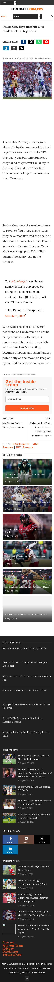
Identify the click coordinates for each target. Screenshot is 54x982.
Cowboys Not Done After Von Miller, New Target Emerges (25, 476)
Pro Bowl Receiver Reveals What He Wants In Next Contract (26, 503)
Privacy (8, 948)
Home (4, 16)
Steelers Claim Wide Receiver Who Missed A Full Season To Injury (34, 929)
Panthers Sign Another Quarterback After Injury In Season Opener (33, 898)
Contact (8, 942)
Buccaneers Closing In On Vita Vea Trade (25, 690)
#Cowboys (18, 281)
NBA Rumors (20, 444)
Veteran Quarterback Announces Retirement (26, 614)
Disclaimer (10, 951)
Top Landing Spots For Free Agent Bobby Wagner (25, 558)
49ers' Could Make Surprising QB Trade (24, 648)
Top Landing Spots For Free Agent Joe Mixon (27, 587)
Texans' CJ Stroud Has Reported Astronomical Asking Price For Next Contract (35, 773)
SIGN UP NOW (27, 408)
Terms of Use (12, 954)
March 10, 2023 (15, 316)
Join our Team (13, 945)
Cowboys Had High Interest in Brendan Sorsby (23, 530)
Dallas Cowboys (44, 58)
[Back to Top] (27, 978)
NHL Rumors (24, 447)
